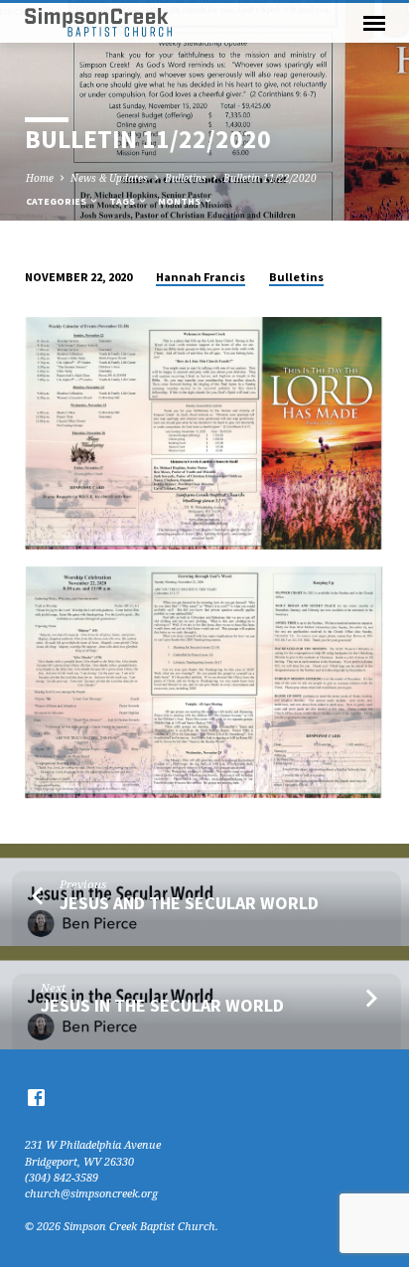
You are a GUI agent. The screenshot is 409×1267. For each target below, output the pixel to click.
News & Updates (109, 178)
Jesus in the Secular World (162, 1005)
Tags (123, 201)
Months (180, 201)
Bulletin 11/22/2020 (270, 178)
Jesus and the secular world (189, 902)
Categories (57, 201)
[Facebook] (36, 1097)
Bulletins (185, 178)
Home (40, 178)
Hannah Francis (200, 276)
